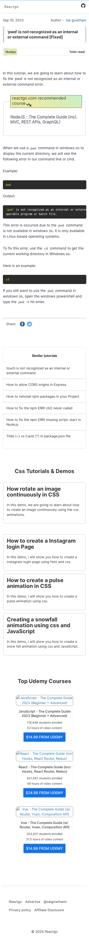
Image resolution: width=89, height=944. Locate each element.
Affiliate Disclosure (49, 910)
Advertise (32, 902)
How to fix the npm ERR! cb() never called (39, 408)
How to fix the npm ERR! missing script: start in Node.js (43, 422)
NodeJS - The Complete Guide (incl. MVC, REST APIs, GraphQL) (43, 119)
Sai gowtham (76, 20)
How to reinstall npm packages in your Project (42, 396)
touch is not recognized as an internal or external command (38, 370)
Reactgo (11, 7)
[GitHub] (84, 5)
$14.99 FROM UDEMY (44, 737)
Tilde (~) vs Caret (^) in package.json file (38, 436)
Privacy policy (20, 910)
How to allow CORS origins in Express (36, 384)
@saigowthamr (55, 902)
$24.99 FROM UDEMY (44, 793)
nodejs (11, 52)
